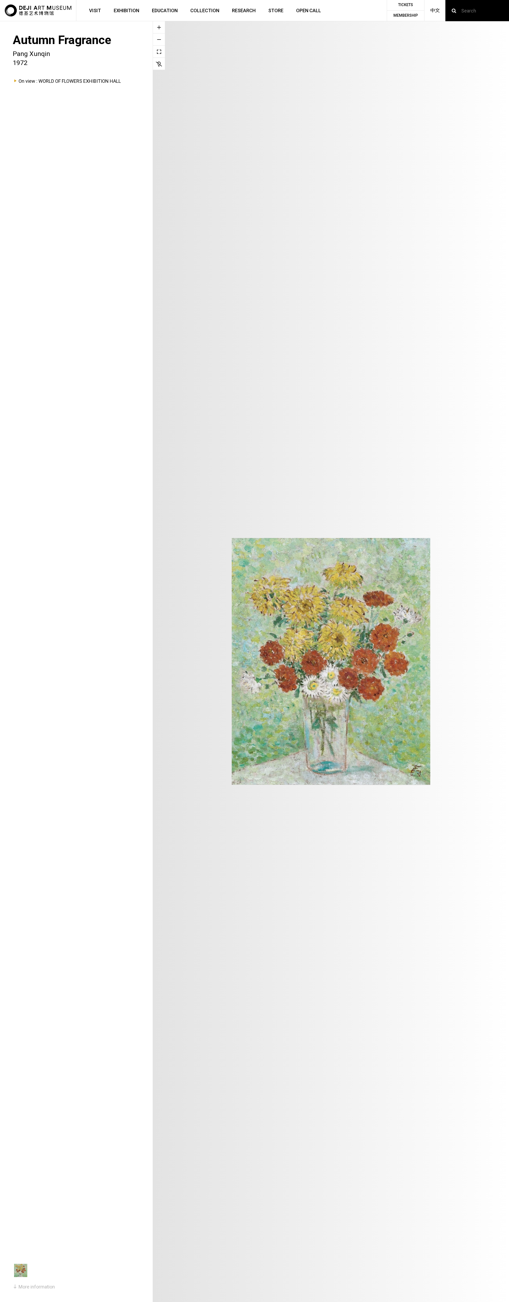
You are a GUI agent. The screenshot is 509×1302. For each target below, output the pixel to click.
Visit (95, 10)
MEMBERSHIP (405, 16)
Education (165, 10)
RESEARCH (244, 10)
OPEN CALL (308, 10)
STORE (275, 10)
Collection (204, 10)
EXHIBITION (126, 10)
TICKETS (405, 5)
